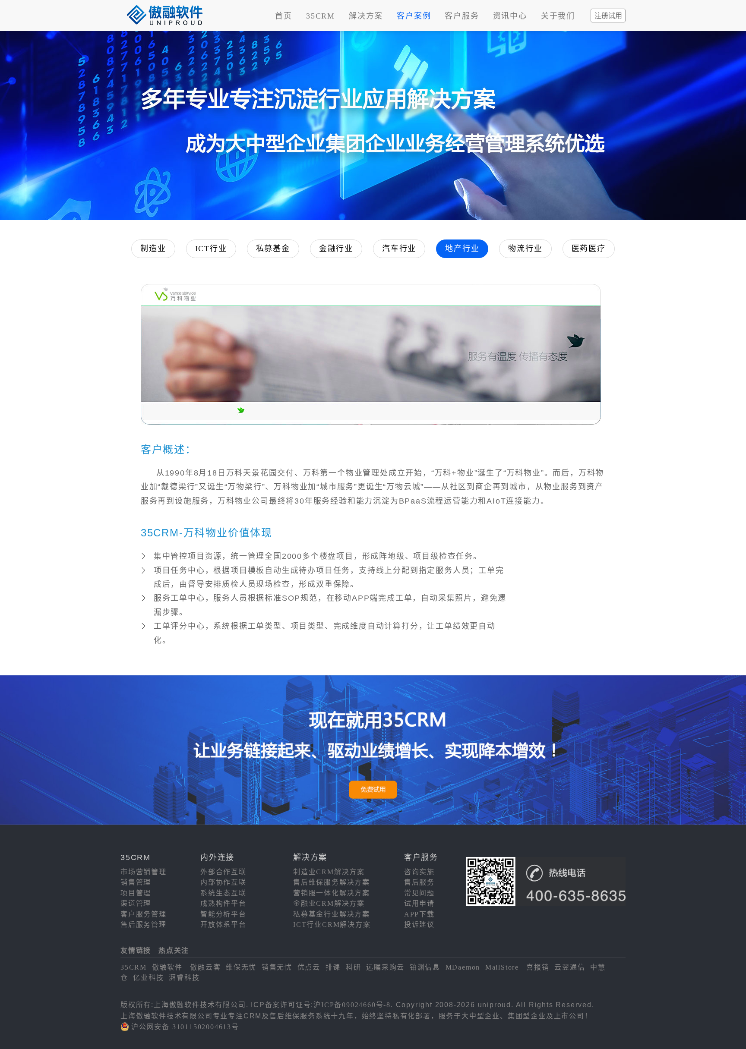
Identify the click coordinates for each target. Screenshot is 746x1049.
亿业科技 (148, 977)
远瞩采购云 (385, 967)
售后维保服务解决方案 (331, 882)
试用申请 (419, 903)
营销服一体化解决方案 (331, 893)
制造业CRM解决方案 (329, 872)
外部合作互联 (223, 872)
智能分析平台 (223, 914)
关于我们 (558, 16)
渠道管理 (135, 903)
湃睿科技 (184, 977)
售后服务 (419, 882)
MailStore (502, 967)
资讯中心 (510, 16)
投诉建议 (419, 924)
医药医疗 (589, 248)
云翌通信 (569, 967)
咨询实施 (419, 872)
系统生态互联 (223, 893)
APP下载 (419, 914)
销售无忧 (277, 967)
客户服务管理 (143, 914)
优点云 (308, 967)
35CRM (320, 16)
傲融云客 (205, 967)
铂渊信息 (425, 967)
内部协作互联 (223, 882)
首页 (283, 16)
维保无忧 (241, 967)
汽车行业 (399, 248)
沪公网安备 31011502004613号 (185, 1026)
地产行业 (462, 248)
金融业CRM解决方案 (329, 903)
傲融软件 (167, 967)
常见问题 (419, 893)
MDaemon (463, 967)
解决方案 (366, 16)
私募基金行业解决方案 (331, 914)
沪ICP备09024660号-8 (352, 1004)
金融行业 (336, 248)
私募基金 (273, 248)
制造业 (153, 248)
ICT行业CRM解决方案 (332, 924)
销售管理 (135, 882)
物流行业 (525, 248)
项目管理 (135, 893)
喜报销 (537, 967)
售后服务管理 (143, 924)
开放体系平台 (223, 924)
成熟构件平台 (223, 903)
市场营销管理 (143, 872)
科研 (353, 967)
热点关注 (173, 950)
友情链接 (135, 950)
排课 (333, 967)
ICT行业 (211, 248)
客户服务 (462, 16)
